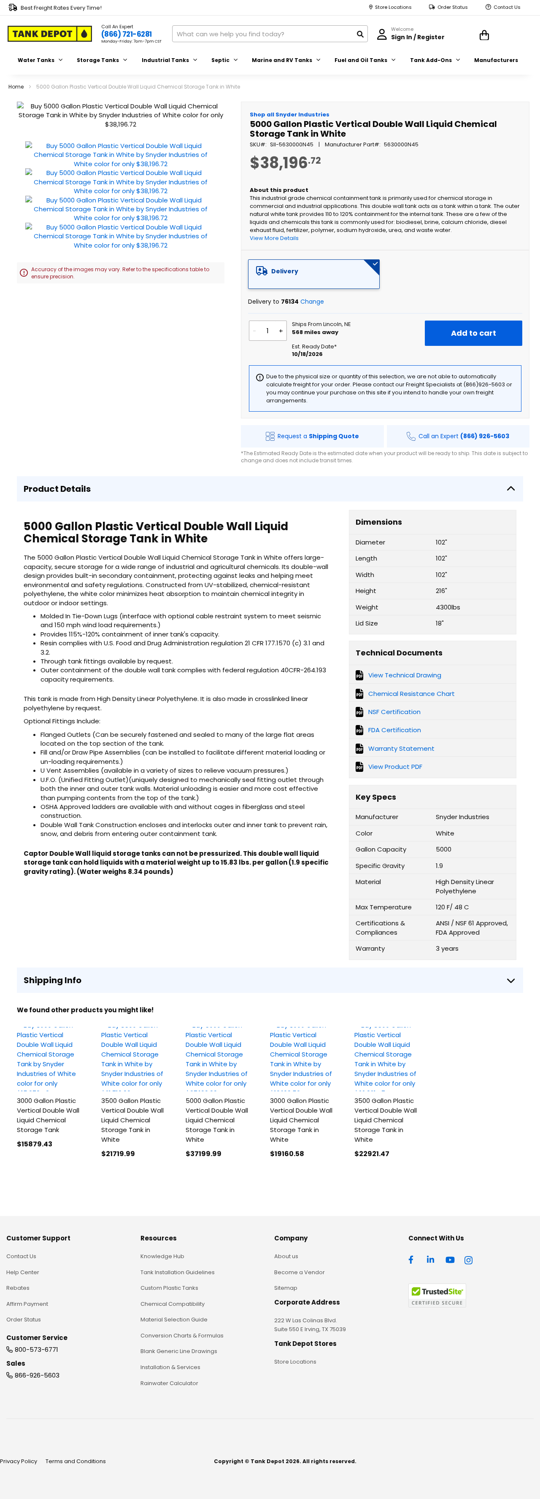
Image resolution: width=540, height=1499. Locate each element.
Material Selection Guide (174, 1320)
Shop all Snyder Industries (289, 115)
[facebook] (413, 1259)
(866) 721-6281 (126, 34)
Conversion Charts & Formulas (182, 1336)
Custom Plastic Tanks (169, 1288)
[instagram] (469, 1259)
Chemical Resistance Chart (411, 693)
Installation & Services (170, 1367)
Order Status (452, 7)
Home (16, 86)
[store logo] (50, 34)
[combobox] (270, 33)
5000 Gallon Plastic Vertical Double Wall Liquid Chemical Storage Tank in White (217, 1120)
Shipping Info (52, 980)
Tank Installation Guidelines (177, 1272)
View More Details (274, 238)
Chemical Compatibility (172, 1304)
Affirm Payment (27, 1304)
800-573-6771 (36, 1349)
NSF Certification (394, 711)
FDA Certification (394, 729)
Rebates (18, 1288)
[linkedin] (431, 1259)
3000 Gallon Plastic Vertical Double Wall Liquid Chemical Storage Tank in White (301, 1120)
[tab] (314, 274)
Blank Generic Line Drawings (178, 1351)
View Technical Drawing (404, 675)
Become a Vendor (299, 1272)
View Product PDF (395, 766)
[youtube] (450, 1259)
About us (286, 1256)
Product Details (57, 489)
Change (312, 301)
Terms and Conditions (76, 1461)
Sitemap (285, 1288)
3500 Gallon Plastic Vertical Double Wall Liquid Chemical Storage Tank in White (132, 1120)
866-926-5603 (37, 1375)
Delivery (284, 271)
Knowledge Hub (162, 1256)
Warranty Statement (401, 748)
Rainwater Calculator (169, 1383)
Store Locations (393, 7)
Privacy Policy (18, 1461)
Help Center (22, 1272)
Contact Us (507, 7)
